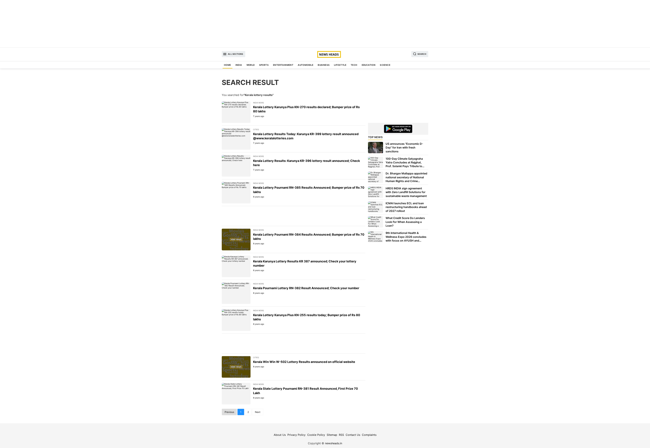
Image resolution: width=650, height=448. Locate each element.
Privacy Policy (296, 434)
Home (227, 65)
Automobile (305, 65)
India (238, 65)
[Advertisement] (325, 23)
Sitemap (332, 434)
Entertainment (283, 65)
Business (324, 65)
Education (369, 65)
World (250, 65)
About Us (280, 434)
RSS (341, 434)
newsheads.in (333, 443)
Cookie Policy (316, 434)
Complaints (369, 434)
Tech (354, 65)
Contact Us (353, 434)
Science (385, 65)
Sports (264, 65)
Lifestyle (340, 65)
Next (257, 412)
